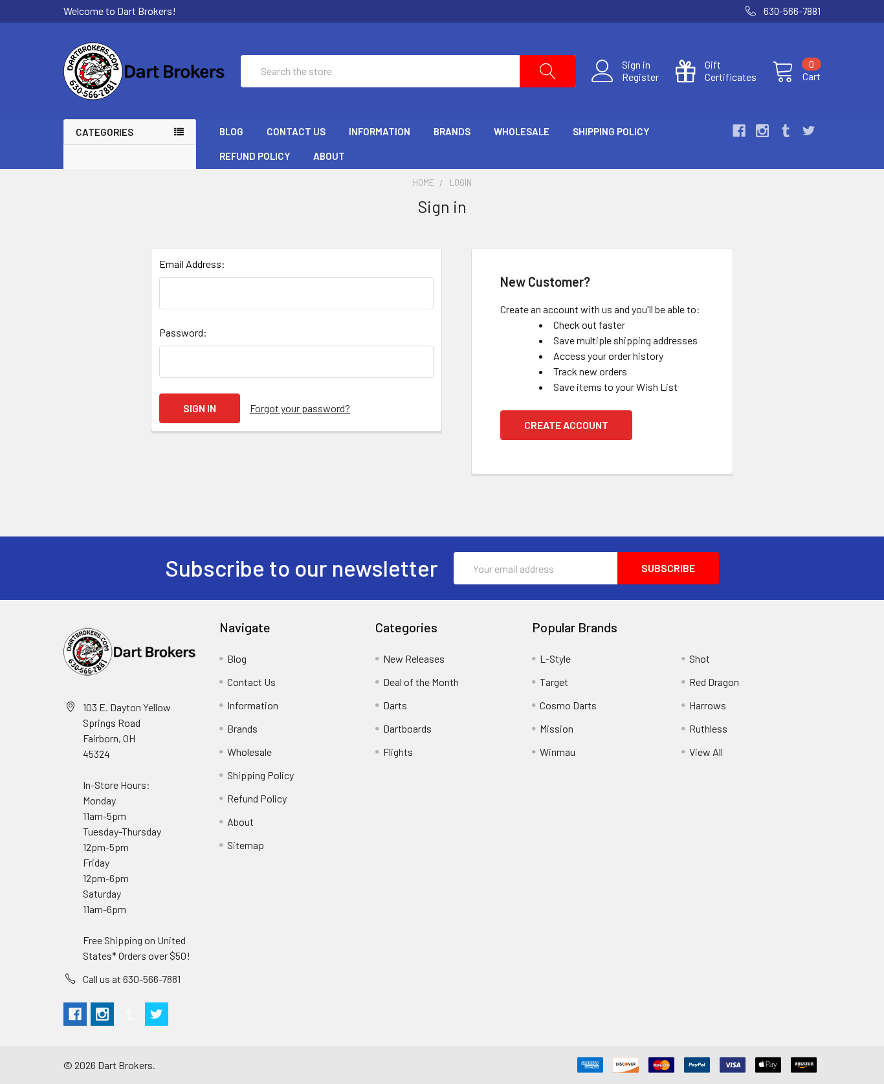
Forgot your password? (300, 408)
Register (640, 77)
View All (706, 752)
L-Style (555, 658)
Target (554, 682)
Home (423, 182)
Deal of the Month (421, 682)
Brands (452, 131)
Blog (231, 131)
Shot (699, 658)
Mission (556, 728)
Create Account (566, 425)
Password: (183, 332)
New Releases (414, 658)
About (329, 156)
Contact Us (296, 131)
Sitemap (245, 845)
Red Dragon (714, 682)
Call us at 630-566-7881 (132, 979)
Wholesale (521, 131)
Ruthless (708, 728)
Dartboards (407, 728)
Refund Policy (254, 156)
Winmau (557, 752)
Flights (398, 752)
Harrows (707, 705)
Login (461, 182)
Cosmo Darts (568, 705)
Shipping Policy (611, 131)
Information (379, 131)
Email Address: (192, 264)
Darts (395, 705)
